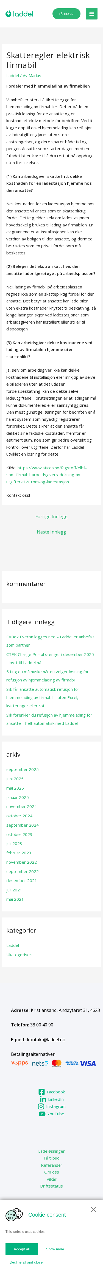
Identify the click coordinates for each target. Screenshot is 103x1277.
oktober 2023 (19, 834)
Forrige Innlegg (51, 516)
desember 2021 (21, 880)
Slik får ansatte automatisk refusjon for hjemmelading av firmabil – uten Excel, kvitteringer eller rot (42, 697)
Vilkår (52, 1179)
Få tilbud (52, 1158)
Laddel (12, 75)
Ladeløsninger (51, 1151)
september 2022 (22, 871)
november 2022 (21, 862)
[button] (66, 13)
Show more (55, 1249)
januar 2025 (17, 797)
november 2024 (21, 806)
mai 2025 (15, 788)
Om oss (51, 1172)
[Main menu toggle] (92, 14)
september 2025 (22, 769)
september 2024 (22, 825)
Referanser (51, 1165)
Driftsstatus (51, 1186)
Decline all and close (26, 1262)
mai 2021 (15, 899)
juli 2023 (14, 843)
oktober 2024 (19, 815)
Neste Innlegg (51, 532)
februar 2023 (18, 852)
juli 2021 (14, 890)
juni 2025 (15, 778)
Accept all (22, 1249)
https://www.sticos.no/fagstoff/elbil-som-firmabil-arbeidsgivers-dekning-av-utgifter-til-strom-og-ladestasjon (46, 474)
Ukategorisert (19, 954)
